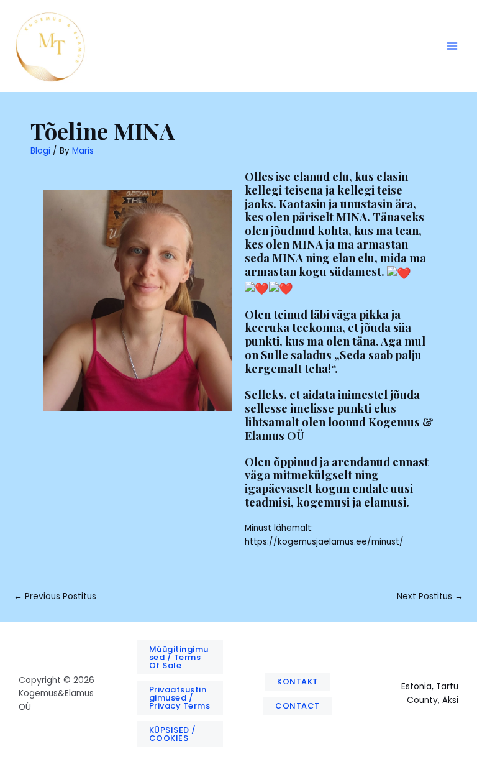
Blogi (40, 151)
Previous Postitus (55, 596)
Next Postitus (430, 596)
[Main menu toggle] (452, 46)
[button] (180, 657)
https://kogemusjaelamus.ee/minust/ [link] (324, 542)
